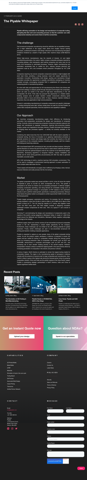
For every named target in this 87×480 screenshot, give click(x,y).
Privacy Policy (50, 387)
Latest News (50, 368)
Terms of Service (51, 385)
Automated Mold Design (13, 381)
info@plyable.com (12, 410)
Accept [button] (74, 8)
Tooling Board (11, 376)
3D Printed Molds (11, 362)
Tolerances (10, 386)
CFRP (8, 368)
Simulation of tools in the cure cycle (16, 373)
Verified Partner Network (13, 389)
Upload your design (21, 336)
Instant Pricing (11, 384)
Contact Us (50, 365)
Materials (9, 370)
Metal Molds (10, 365)
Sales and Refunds (52, 382)
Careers (49, 362)
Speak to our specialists (65, 336)
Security (49, 380)
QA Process (10, 378)
